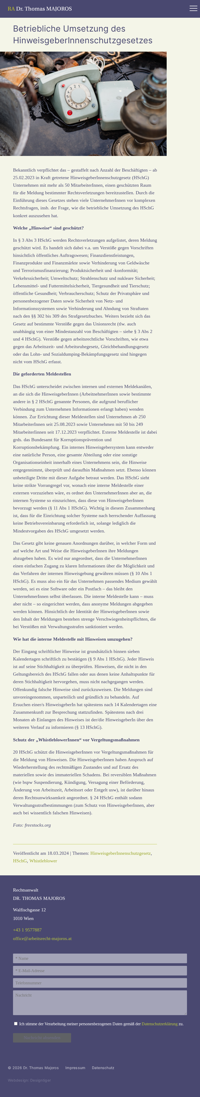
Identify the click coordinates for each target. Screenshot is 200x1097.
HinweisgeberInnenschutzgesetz (120, 853)
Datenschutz (103, 1067)
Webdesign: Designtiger (29, 1080)
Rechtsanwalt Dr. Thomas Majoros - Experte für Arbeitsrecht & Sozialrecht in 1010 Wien (40, 9)
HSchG (20, 860)
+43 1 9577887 (27, 929)
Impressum (75, 1067)
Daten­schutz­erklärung (160, 1024)
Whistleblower (43, 860)
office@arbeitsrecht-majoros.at (42, 938)
